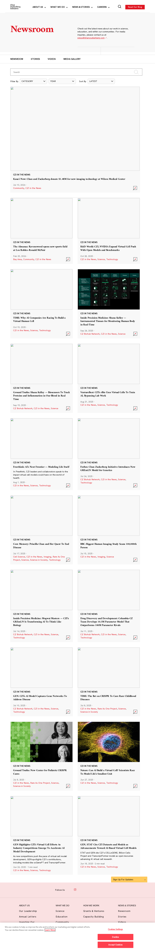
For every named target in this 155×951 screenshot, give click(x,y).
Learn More (50, 930)
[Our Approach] (15, 7)
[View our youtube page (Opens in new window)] (98, 890)
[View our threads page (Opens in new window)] (81, 890)
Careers (102, 7)
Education (62, 916)
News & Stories (81, 7)
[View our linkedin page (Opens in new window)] (87, 890)
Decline (115, 937)
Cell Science (19, 556)
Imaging (47, 556)
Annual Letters (27, 916)
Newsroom (16, 59)
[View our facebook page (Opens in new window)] (69, 890)
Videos (52, 59)
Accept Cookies (115, 944)
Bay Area (17, 259)
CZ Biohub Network (90, 333)
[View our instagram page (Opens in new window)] (75, 890)
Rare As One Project (107, 708)
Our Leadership (28, 911)
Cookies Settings (115, 929)
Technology (112, 259)
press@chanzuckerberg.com (91, 37)
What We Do (57, 7)
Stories (35, 59)
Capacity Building (93, 916)
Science (101, 259)
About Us (38, 7)
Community (18, 188)
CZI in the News (33, 188)
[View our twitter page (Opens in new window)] (92, 890)
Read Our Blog (135, 7)
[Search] (119, 7)
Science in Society (39, 560)
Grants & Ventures (93, 911)
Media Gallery (72, 59)
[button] (33, 81)
